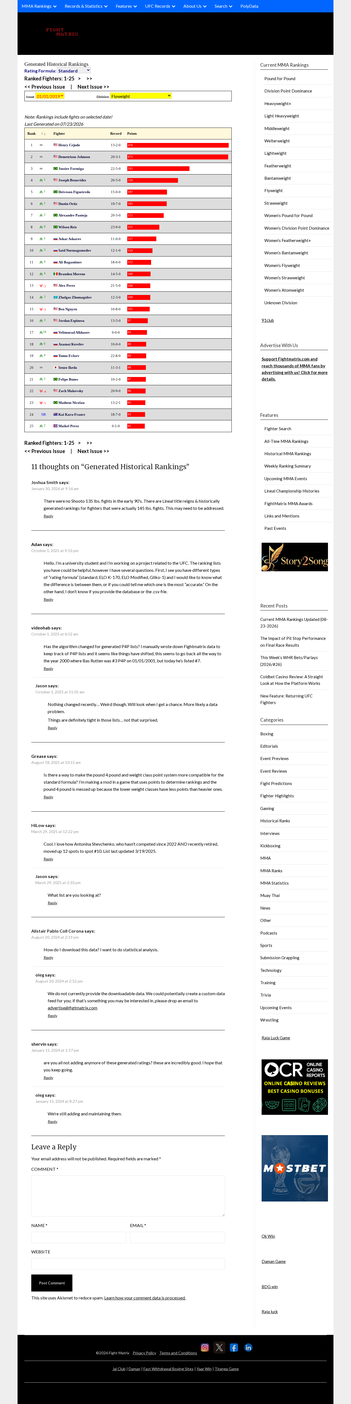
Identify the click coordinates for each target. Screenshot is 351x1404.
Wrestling (269, 1019)
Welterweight (277, 140)
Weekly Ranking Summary (287, 465)
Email (138, 1225)
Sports (266, 945)
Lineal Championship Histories (291, 490)
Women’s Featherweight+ (287, 240)
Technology (271, 970)
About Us (192, 6)
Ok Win (268, 1236)
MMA (265, 858)
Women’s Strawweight (284, 277)
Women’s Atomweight (284, 290)
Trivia (265, 994)
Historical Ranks (275, 820)
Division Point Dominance (288, 90)
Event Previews (274, 758)
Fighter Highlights (277, 795)
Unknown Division (280, 302)
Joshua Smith (44, 482)
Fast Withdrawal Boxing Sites (168, 1368)
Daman (134, 1368)
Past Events (275, 528)
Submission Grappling (279, 957)
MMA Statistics (274, 882)
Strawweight (276, 203)
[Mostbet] (295, 1199)
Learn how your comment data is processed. (145, 1297)
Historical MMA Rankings (287, 453)
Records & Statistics (84, 6)
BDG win (270, 1286)
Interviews (270, 833)
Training (268, 982)
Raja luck (270, 1311)
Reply (48, 516)
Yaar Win (204, 1368)
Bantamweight (277, 178)
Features (124, 6)
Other (265, 920)
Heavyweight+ (277, 103)
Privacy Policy (144, 1352)
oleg (39, 974)
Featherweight (277, 165)
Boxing (266, 733)
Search (221, 6)
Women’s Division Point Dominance (296, 228)
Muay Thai (270, 895)
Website (40, 1251)
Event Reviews (273, 771)
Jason (41, 685)
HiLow (37, 825)
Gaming (267, 808)
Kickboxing (270, 845)
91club (268, 320)
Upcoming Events (276, 1007)
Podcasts (268, 932)
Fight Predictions (276, 783)
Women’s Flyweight (282, 265)
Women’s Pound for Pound (288, 215)
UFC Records (157, 6)
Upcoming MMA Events (285, 478)
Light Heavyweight (281, 115)
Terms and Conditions (178, 1352)
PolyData (249, 6)
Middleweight (277, 128)
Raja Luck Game (276, 1037)
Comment (44, 1169)
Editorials (269, 746)
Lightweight (275, 153)
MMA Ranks (271, 870)
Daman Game (274, 1261)
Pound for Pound (279, 78)
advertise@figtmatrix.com (72, 1007)
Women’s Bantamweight (286, 252)
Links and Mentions (281, 515)
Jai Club (119, 1368)
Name (39, 1225)
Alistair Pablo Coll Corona (57, 930)
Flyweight (273, 190)
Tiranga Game (227, 1368)
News (265, 907)
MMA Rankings (37, 6)
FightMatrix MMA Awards (288, 503)
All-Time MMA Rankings (286, 441)
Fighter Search (277, 428)
